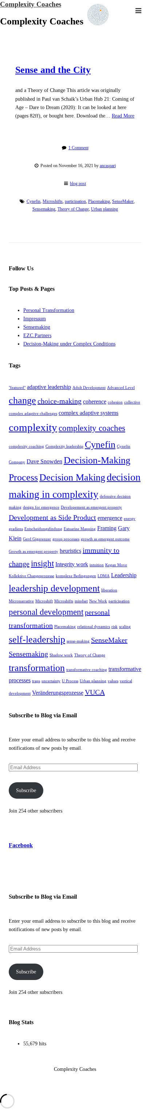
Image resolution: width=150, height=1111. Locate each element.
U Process (70, 681)
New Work (98, 601)
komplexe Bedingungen (76, 576)
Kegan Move (116, 565)
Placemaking (99, 201)
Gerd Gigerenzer (37, 539)
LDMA (104, 576)
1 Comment (78, 147)
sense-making (78, 641)
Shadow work (61, 655)
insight (42, 563)
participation (75, 201)
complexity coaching (26, 446)
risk (114, 627)
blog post (78, 183)
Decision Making (72, 477)
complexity (33, 427)
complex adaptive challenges (33, 414)
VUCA (95, 692)
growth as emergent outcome (105, 539)
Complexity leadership (64, 446)
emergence (110, 518)
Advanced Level (121, 388)
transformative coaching (86, 670)
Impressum (34, 318)
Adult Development (89, 388)
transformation (37, 668)
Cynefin (33, 201)
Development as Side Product (52, 517)
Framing (107, 528)
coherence (94, 401)
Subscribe (26, 790)
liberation (109, 590)
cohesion (115, 402)
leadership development (54, 588)
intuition (97, 565)
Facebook (21, 845)
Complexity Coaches (30, 4)
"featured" (17, 388)
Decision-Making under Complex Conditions (69, 344)
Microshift (44, 601)
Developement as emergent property (91, 507)
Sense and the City (53, 70)
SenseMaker (123, 201)
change (22, 400)
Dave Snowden (44, 461)
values (113, 681)
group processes (65, 539)
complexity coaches (92, 428)
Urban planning (104, 209)
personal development (46, 612)
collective (132, 402)
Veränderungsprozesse (57, 693)
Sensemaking (43, 209)
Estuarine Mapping (80, 529)
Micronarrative (21, 601)
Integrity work (71, 564)
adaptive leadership (49, 387)
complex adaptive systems (88, 413)
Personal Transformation (48, 310)
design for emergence (41, 507)
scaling (125, 627)
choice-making (60, 401)
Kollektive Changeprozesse (31, 576)
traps (36, 681)
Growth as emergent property (33, 551)
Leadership (124, 575)
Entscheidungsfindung (43, 529)
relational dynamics (93, 627)
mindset (81, 601)
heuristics (70, 551)
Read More (123, 116)
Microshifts (53, 201)
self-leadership (37, 639)
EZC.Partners (37, 335)
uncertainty (51, 681)
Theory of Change (73, 209)
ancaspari (108, 165)
